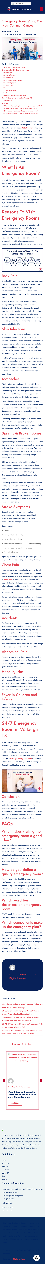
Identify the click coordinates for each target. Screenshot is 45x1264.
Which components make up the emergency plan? (22, 113)
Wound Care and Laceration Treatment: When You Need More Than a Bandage (22, 1094)
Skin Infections (10, 75)
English (19, 3)
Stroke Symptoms (11, 83)
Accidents (8, 88)
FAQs (6, 103)
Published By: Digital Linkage (19, 1087)
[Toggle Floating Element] (36, 1258)
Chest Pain (9, 85)
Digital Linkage (19, 1259)
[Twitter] (7, 1208)
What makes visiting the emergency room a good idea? (23, 106)
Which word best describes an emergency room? (22, 111)
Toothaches (9, 78)
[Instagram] (11, 1208)
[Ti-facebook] (3, 1208)
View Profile (22, 974)
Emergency (32, 34)
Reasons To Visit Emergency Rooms (16, 70)
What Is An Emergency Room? (14, 67)
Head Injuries (10, 93)
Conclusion (8, 101)
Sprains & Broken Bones (14, 80)
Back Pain (8, 73)
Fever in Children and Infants (16, 95)
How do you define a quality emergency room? (21, 108)
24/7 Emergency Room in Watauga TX (17, 98)
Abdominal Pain (11, 90)
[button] (41, 9)
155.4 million (27, 128)
